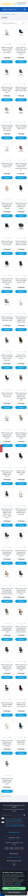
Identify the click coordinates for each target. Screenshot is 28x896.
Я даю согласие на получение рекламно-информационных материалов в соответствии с (15, 824)
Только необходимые (14, 892)
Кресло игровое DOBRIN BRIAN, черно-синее (21, 742)
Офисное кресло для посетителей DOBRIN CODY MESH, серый (7, 318)
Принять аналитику (14, 888)
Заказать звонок (21, 4)
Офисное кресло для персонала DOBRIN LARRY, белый (7, 164)
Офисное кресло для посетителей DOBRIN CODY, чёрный (7, 242)
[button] (22, 3)
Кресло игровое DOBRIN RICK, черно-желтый (21, 356)
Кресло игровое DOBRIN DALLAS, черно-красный (21, 704)
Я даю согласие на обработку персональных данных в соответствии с (16, 819)
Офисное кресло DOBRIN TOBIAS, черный (21, 472)
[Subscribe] (24, 815)
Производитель (7, 14)
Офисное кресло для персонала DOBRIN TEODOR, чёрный (7, 704)
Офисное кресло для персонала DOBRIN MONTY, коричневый (21, 88)
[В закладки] (12, 30)
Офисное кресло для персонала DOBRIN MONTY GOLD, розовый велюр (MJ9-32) (21, 166)
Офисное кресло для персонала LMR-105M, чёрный (7, 394)
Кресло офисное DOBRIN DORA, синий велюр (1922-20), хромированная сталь (21, 51)
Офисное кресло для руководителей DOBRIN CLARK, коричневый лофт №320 (21, 396)
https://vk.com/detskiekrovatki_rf (14, 864)
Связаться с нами (14, 837)
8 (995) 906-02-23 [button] (14, 832)
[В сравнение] (12, 28)
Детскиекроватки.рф (6, 796)
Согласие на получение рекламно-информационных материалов (15, 825)
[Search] (24, 9)
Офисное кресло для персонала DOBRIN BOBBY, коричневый (21, 242)
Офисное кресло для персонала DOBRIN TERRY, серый (21, 126)
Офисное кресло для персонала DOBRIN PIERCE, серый (21, 280)
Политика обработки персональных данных (13, 820)
